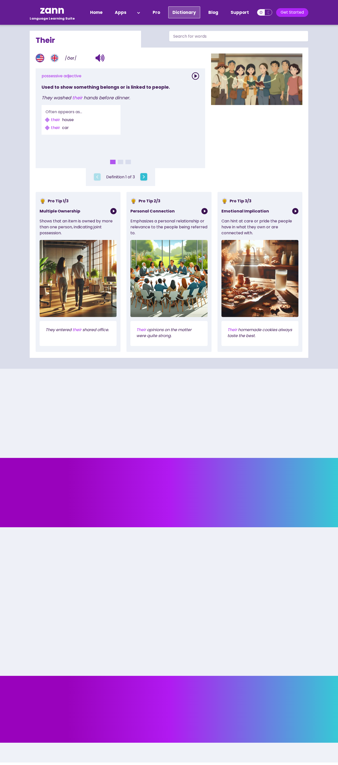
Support (240, 12)
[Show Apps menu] (139, 12)
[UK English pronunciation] (54, 58)
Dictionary (184, 12)
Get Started (292, 12)
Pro (156, 12)
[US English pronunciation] (40, 58)
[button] (100, 58)
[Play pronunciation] (195, 76)
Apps (120, 12)
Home (96, 12)
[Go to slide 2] (120, 162)
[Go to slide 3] (128, 162)
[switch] (264, 12)
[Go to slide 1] (113, 162)
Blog (213, 12)
